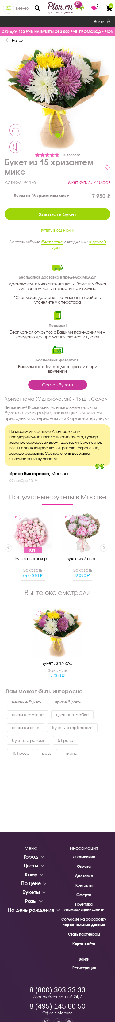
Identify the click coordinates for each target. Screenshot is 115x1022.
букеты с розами (28, 740)
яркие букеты (68, 701)
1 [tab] (57, 135)
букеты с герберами (72, 727)
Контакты (84, 885)
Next (103, 548)
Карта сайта (83, 943)
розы (47, 753)
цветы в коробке (72, 714)
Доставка (84, 876)
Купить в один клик (57, 230)
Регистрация (84, 967)
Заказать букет (57, 214)
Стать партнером (84, 934)
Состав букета (57, 384)
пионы (71, 753)
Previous (8, 548)
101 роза (20, 753)
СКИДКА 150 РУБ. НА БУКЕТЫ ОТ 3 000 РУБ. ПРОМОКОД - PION (57, 31)
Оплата (84, 866)
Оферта (83, 894)
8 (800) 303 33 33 (57, 990)
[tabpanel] (57, 98)
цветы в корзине (28, 714)
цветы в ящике (25, 727)
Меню (22, 8)
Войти (99, 22)
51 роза (65, 740)
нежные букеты (27, 701)
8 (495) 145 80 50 (57, 1006)
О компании (84, 857)
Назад (18, 40)
